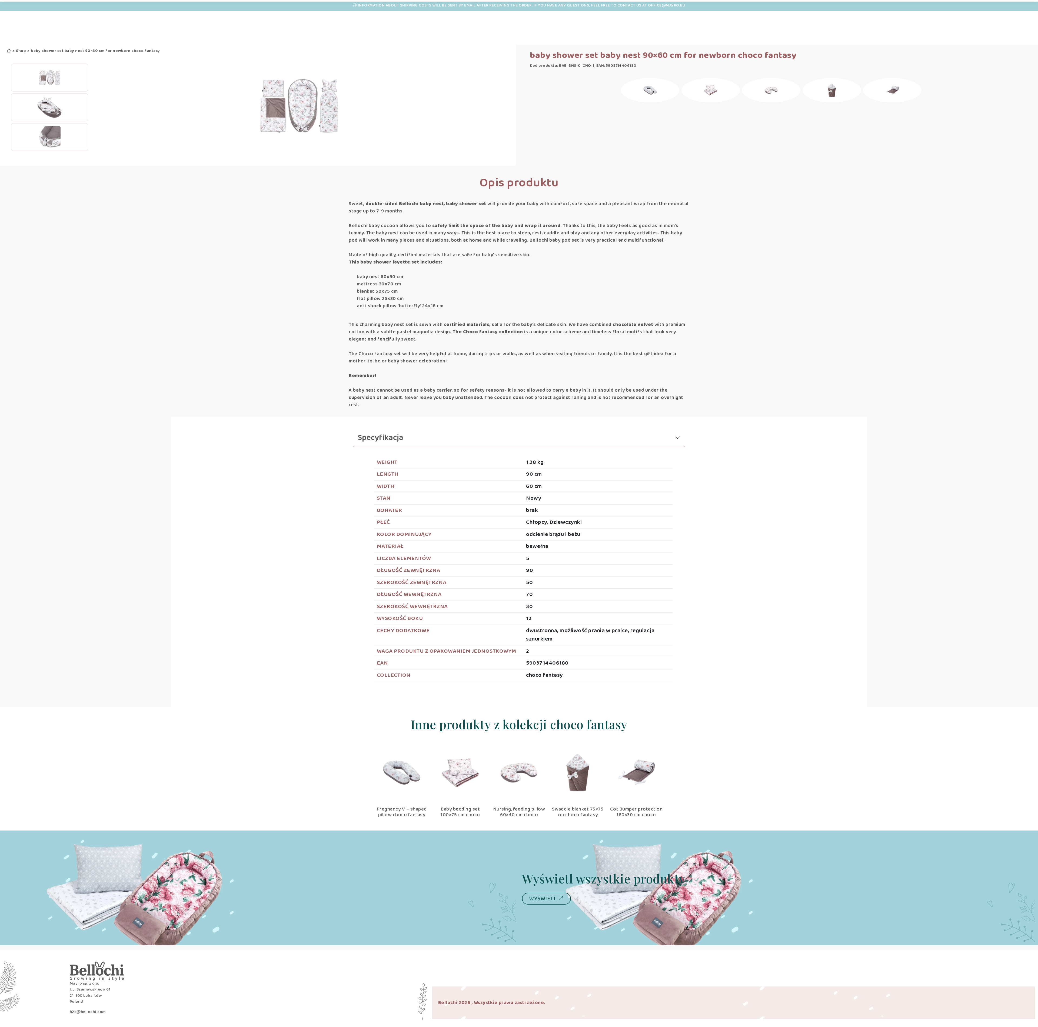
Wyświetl (543, 898)
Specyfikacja (380, 437)
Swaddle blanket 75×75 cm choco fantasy (578, 812)
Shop (21, 51)
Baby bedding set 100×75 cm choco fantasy (460, 815)
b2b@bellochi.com (88, 1012)
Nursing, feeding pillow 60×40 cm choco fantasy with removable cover (519, 818)
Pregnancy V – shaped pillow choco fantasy (402, 812)
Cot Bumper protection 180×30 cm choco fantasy (636, 815)
